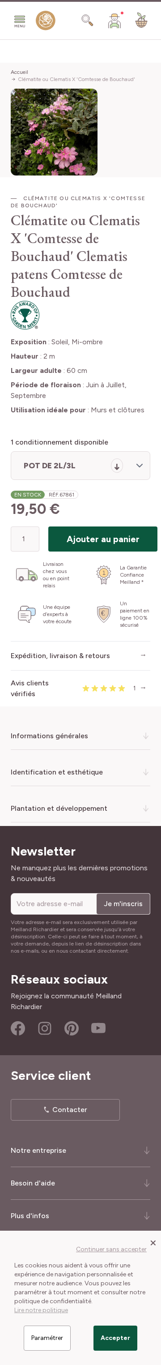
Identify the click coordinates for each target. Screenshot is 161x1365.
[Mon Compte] (114, 21)
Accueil (19, 72)
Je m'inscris (123, 903)
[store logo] (45, 22)
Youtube (98, 1028)
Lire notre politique (41, 1310)
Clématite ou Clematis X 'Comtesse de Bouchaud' (76, 79)
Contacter (69, 1109)
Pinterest (71, 1028)
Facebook (18, 1028)
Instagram (45, 1028)
